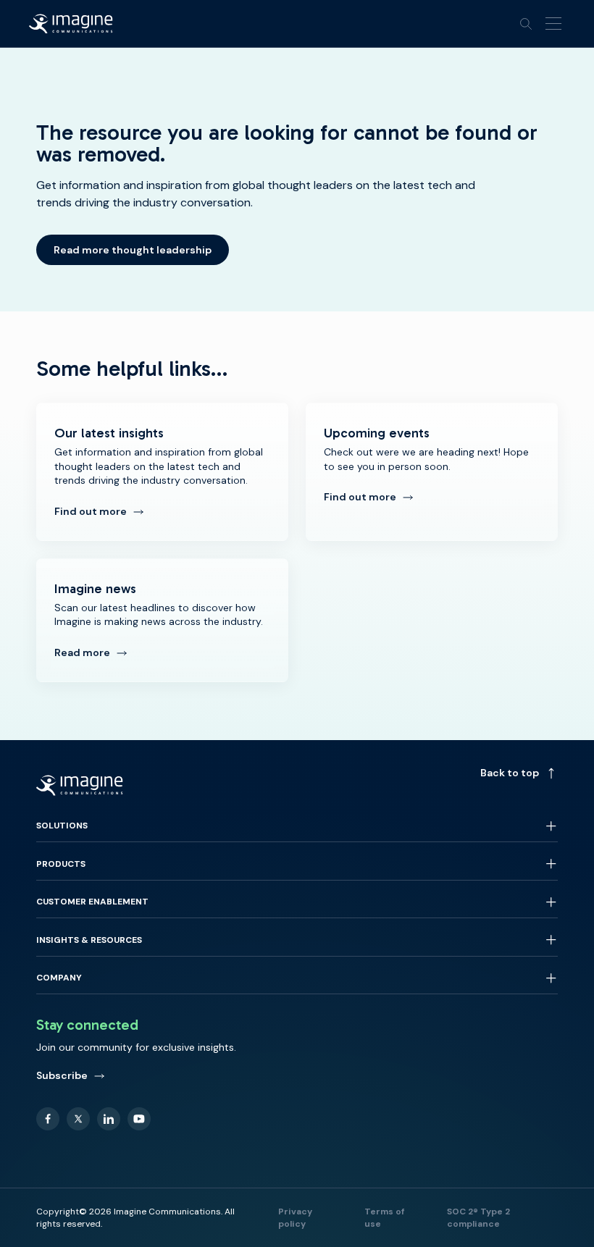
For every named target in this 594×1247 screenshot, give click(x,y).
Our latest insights (162, 471)
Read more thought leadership (133, 249)
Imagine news (162, 620)
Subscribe (62, 1075)
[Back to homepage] (71, 24)
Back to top (509, 772)
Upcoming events (431, 471)
